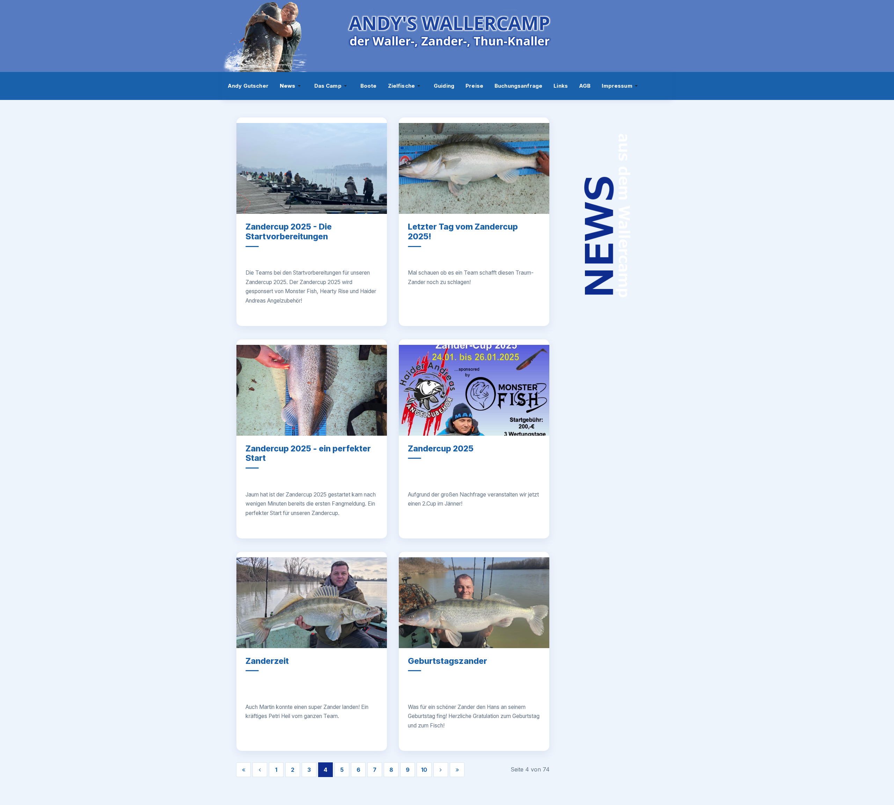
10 (424, 769)
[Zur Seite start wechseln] (243, 769)
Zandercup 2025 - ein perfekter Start (308, 453)
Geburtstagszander (447, 661)
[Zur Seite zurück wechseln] (259, 769)
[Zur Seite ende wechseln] (457, 769)
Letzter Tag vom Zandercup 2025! (463, 231)
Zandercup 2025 (441, 449)
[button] (291, 86)
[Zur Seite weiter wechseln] (440, 769)
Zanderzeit (267, 661)
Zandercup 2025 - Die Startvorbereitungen (289, 231)
